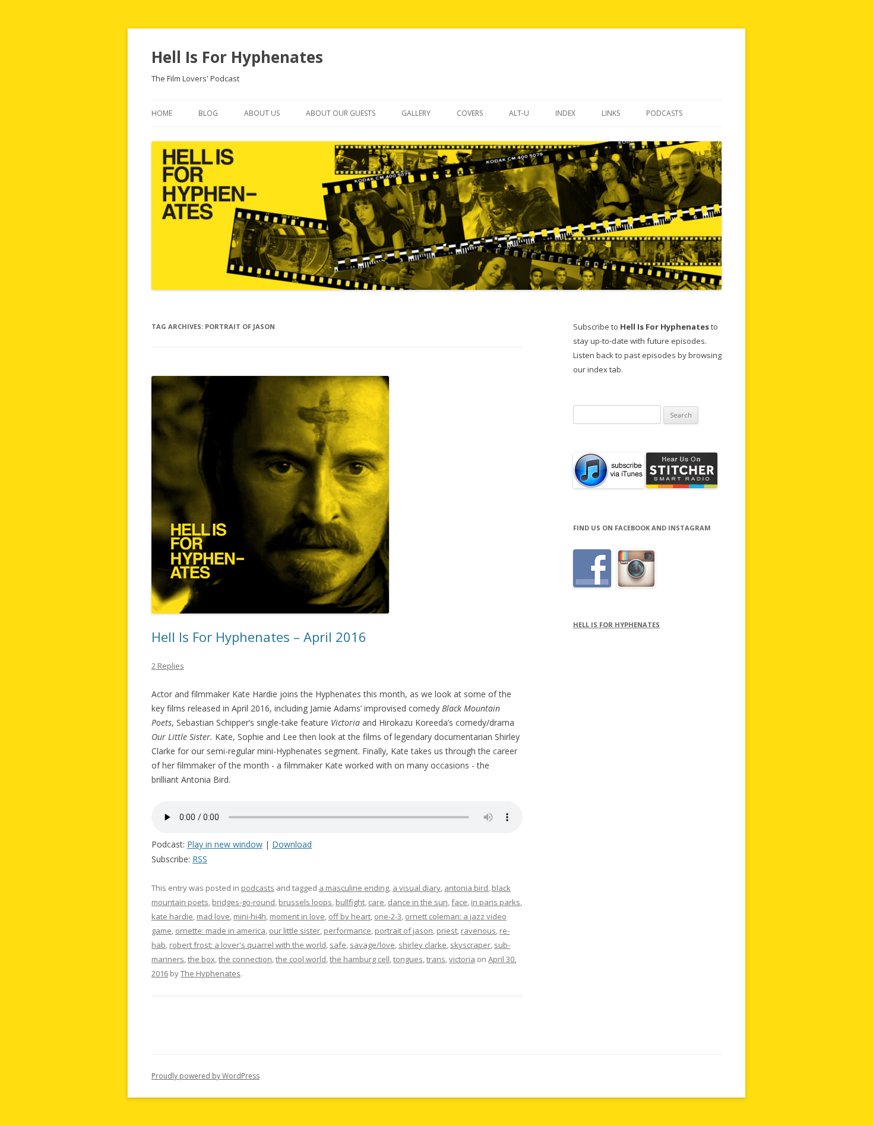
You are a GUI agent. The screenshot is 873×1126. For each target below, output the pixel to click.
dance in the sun (418, 902)
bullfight (350, 902)
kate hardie (172, 916)
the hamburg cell (360, 959)
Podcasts (664, 113)
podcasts (257, 888)
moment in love (297, 916)
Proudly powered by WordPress (205, 1076)
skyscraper (470, 945)
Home (161, 113)
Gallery (416, 113)
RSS (199, 859)
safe (338, 945)
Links (611, 113)
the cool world (301, 959)
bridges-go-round (243, 902)
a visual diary (417, 888)
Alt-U (519, 113)
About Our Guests (340, 113)
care (376, 902)
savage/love (372, 945)
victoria (462, 959)
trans (435, 959)
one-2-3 (387, 916)
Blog (208, 113)
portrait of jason (404, 930)
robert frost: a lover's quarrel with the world (247, 945)
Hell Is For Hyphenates (237, 57)
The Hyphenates (211, 973)
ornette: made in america (220, 930)
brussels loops (305, 902)
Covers (470, 113)
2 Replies (167, 665)
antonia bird (466, 888)
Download (292, 844)
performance (347, 930)
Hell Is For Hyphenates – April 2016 (258, 637)
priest (446, 930)
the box (201, 959)
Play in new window (224, 844)
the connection (245, 959)
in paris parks (495, 902)
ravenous (478, 930)
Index (565, 113)
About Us (262, 113)
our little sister (294, 930)
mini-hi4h (249, 916)
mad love (213, 916)
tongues (408, 959)
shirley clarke (422, 945)
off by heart (349, 916)
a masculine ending (354, 888)
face (459, 902)
